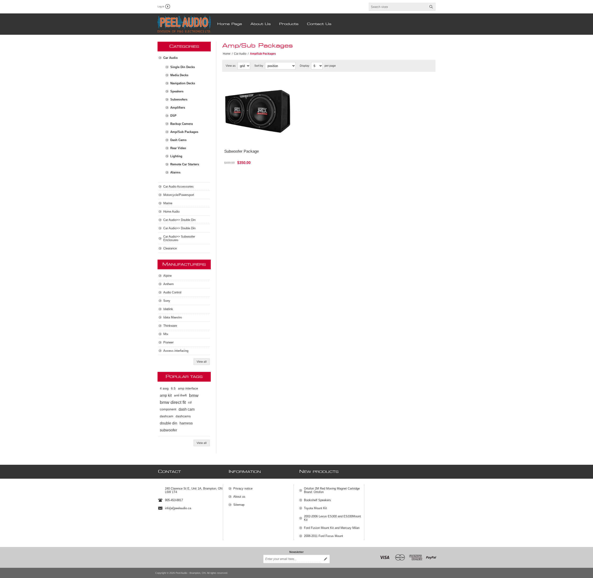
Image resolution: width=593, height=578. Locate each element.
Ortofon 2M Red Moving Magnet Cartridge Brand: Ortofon (332, 490)
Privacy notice (242, 488)
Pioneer (168, 342)
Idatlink (168, 309)
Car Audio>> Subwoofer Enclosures (179, 238)
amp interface (188, 388)
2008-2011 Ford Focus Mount (323, 536)
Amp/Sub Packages (184, 132)
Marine (167, 203)
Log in (161, 6)
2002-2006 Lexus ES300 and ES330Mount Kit (332, 518)
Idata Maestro (172, 317)
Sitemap (238, 504)
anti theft (180, 395)
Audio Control (172, 292)
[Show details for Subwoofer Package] (257, 112)
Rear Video (178, 148)
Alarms (175, 172)
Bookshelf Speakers (317, 500)
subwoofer (168, 430)
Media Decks (179, 75)
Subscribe (325, 559)
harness (186, 423)
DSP (173, 115)
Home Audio (171, 211)
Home (226, 53)
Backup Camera (181, 124)
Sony (166, 300)
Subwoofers (178, 99)
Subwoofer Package (241, 151)
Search (431, 6)
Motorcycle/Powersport (178, 195)
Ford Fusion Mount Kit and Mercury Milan (332, 528)
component (168, 409)
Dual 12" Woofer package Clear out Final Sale (256, 83)
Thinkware (170, 325)
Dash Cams (178, 140)
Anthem (168, 284)
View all (202, 361)
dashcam (166, 416)
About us (239, 496)
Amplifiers (177, 107)
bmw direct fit (173, 402)
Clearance (170, 248)
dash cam (187, 409)
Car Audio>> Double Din (179, 220)
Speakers (176, 91)
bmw (194, 395)
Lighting (176, 156)
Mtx (165, 334)
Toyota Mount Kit (315, 508)
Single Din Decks (182, 67)
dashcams (183, 416)
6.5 (173, 388)
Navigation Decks (182, 83)
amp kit (166, 395)
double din (168, 423)
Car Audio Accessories (178, 186)
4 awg (164, 388)
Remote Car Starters (184, 164)
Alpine (167, 275)
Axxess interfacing (175, 350)
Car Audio (170, 58)
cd (190, 402)
